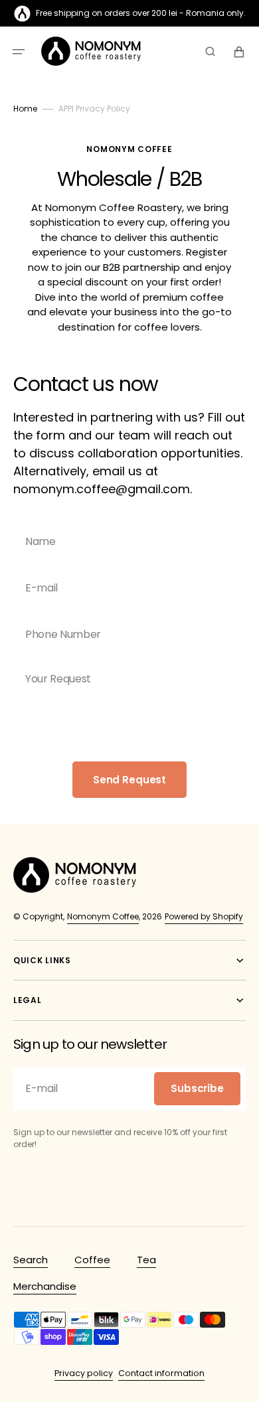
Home (25, 108)
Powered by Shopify (204, 916)
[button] (18, 51)
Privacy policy (83, 1373)
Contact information (161, 1373)
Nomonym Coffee (103, 916)
